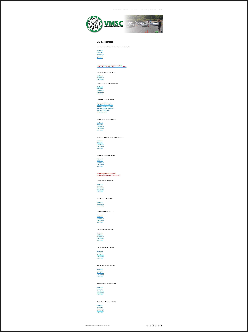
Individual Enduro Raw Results (105, 104)
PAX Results (100, 52)
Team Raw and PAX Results (104, 103)
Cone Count (100, 57)
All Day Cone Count (102, 112)
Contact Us (153, 10)
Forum (161, 10)
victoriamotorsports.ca (90, 325)
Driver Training (144, 10)
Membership (134, 10)
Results (126, 10)
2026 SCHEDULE (117, 10)
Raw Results (100, 50)
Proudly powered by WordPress (103, 325)
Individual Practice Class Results (105, 108)
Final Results (100, 56)
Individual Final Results (103, 110)
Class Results (100, 54)
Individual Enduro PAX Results (105, 106)
